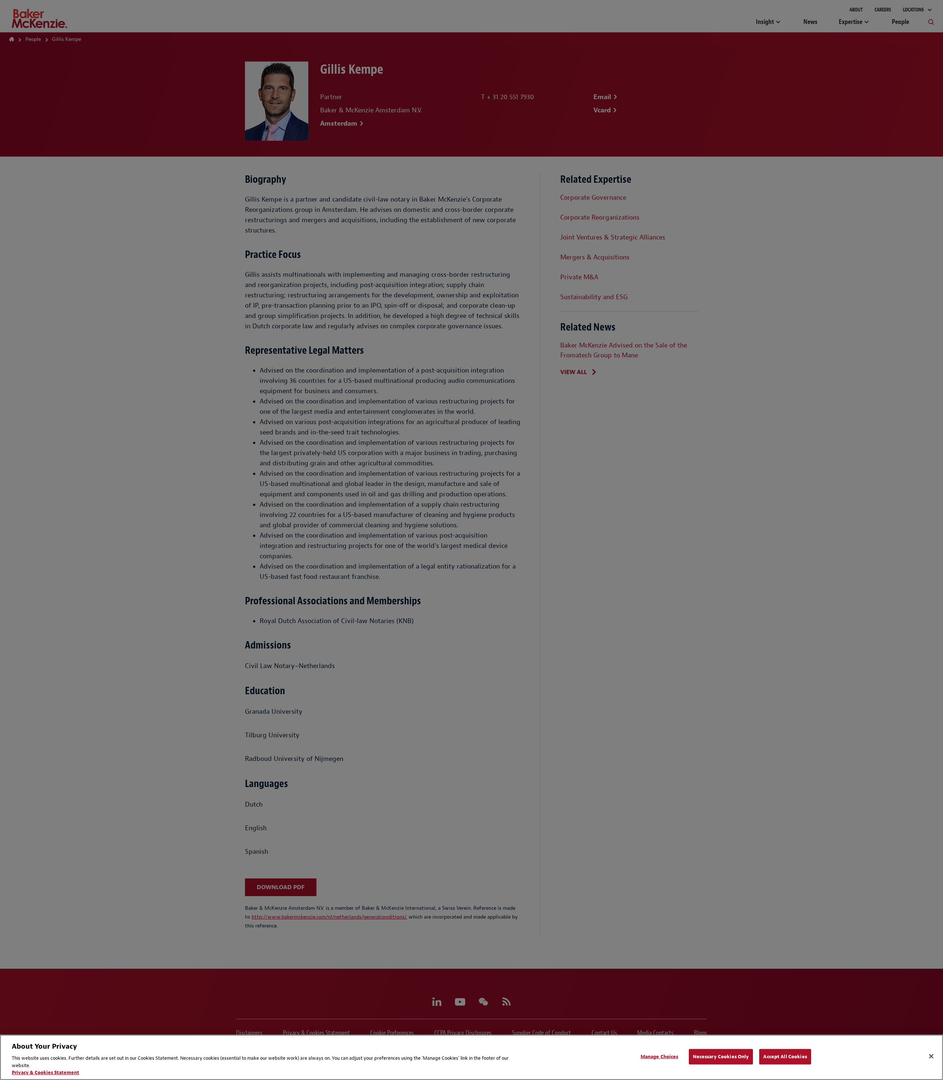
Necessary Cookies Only (721, 1056)
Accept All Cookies (785, 1056)
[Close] (931, 1056)
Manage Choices (660, 1056)
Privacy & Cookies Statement (45, 1072)
